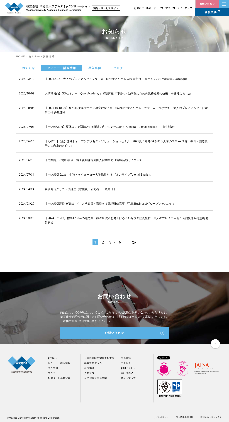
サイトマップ (184, 8)
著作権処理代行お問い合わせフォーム (87, 321)
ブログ (118, 68)
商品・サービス (155, 8)
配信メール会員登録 (59, 378)
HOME (20, 56)
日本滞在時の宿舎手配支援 (99, 358)
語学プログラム (93, 363)
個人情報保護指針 (184, 417)
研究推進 (89, 368)
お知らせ (139, 8)
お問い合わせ (224, 4)
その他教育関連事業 (95, 378)
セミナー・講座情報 (61, 68)
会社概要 (211, 12)
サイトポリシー (161, 417)
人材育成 (89, 373)
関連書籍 (126, 358)
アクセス (170, 8)
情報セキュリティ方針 (211, 417)
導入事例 (94, 68)
